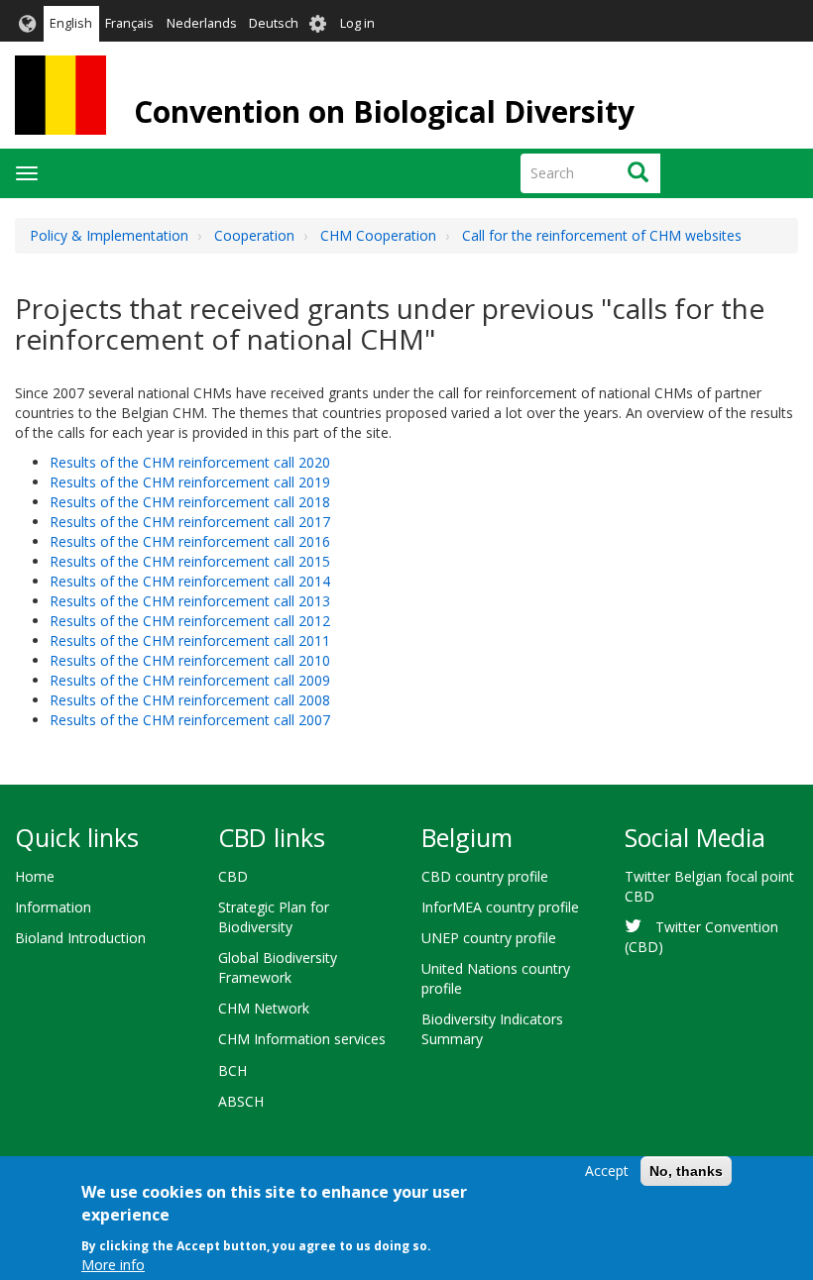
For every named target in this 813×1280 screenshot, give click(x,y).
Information (53, 907)
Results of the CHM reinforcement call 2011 (190, 640)
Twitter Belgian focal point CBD (709, 886)
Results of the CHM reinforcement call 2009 (190, 680)
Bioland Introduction (80, 937)
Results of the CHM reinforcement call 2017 (190, 521)
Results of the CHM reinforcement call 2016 (190, 541)
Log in (357, 23)
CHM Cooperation (378, 235)
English (71, 23)
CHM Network (263, 1008)
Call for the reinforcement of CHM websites (602, 235)
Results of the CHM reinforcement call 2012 (190, 620)
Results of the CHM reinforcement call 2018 (190, 501)
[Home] (60, 95)
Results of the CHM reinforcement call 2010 (190, 660)
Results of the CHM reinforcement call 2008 (190, 700)
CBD (233, 876)
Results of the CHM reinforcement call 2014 (190, 581)
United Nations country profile (495, 978)
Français (129, 23)
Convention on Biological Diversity (384, 111)
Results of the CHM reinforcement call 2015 (190, 561)
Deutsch (273, 23)
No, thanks (686, 1171)
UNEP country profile (488, 937)
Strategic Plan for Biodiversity (273, 917)
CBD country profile (484, 876)
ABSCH (241, 1101)
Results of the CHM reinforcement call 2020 (190, 462)
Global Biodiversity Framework (277, 967)
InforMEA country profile (500, 907)
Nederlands (202, 23)
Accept (607, 1170)
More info (113, 1264)
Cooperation (254, 235)
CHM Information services (302, 1038)
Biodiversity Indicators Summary (492, 1029)
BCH (232, 1070)
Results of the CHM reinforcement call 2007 (190, 719)
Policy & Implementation (109, 235)
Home (35, 876)
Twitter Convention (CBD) (701, 936)
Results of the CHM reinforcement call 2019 (190, 482)
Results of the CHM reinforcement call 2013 (190, 600)
